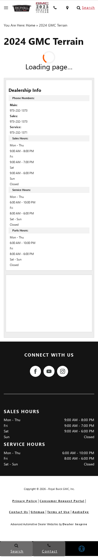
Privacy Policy (24, 500)
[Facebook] (35, 371)
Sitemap (38, 511)
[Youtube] (49, 371)
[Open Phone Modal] (55, 7)
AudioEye (80, 511)
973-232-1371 (18, 132)
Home (30, 25)
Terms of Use (58, 511)
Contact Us (18, 511)
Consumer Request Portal (62, 500)
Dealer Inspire (75, 524)
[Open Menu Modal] (6, 7)
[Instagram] (62, 371)
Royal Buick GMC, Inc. (61, 488)
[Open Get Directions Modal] (67, 7)
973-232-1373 (18, 110)
